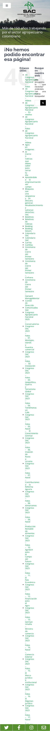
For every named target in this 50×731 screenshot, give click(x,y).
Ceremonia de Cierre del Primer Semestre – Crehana (30, 269)
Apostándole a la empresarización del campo (33, 182)
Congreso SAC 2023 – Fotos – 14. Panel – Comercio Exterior (29, 646)
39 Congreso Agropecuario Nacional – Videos (31, 95)
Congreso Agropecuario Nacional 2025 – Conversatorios (32, 318)
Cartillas (29, 245)
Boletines (29, 217)
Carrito (28, 242)
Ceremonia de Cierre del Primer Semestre (30, 253)
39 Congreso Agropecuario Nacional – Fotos (31, 81)
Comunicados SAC (31, 308)
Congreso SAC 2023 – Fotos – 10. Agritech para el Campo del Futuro (29, 548)
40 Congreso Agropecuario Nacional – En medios (31, 109)
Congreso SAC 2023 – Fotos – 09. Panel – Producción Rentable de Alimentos (30, 521)
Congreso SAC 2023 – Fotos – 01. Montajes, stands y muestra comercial (29, 338)
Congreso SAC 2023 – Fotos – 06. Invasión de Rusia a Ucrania (29, 450)
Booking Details (28, 229)
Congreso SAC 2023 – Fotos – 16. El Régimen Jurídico (29, 694)
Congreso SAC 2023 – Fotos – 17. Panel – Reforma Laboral (29, 716)
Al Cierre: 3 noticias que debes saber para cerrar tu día (28, 163)
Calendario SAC (30, 234)
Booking (28, 226)
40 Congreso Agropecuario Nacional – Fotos (31, 123)
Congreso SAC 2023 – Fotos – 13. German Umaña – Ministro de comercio (29, 621)
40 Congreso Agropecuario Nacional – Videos (31, 137)
